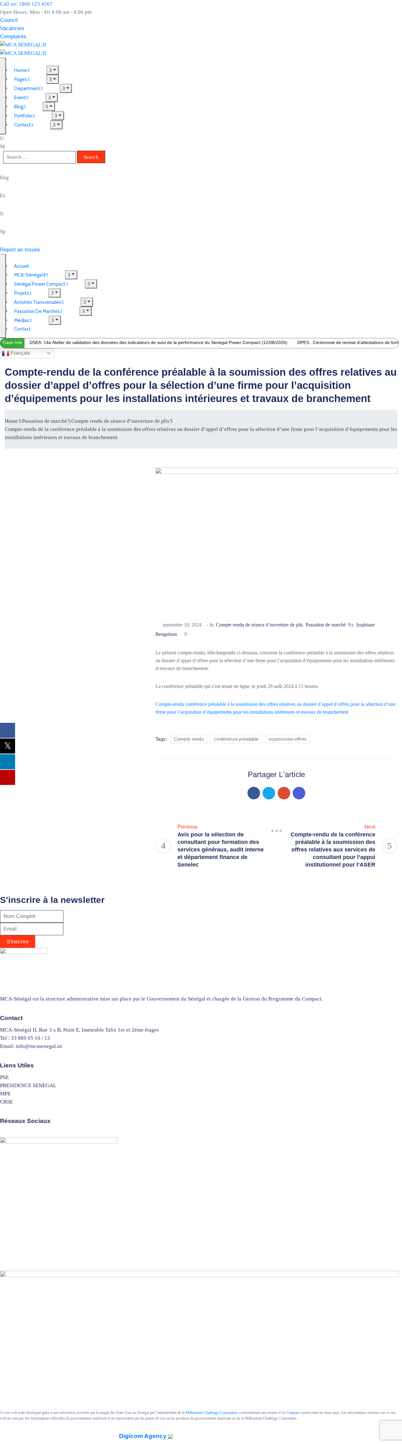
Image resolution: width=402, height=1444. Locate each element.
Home (11, 421)
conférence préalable (236, 739)
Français (19, 353)
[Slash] (276, 831)
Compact (293, 1412)
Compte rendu (189, 739)
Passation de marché (44, 421)
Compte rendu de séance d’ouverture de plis (120, 421)
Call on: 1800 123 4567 (26, 4)
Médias (21, 320)
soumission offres (288, 739)
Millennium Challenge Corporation (211, 1412)
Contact (22, 125)
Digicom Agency (143, 1436)
